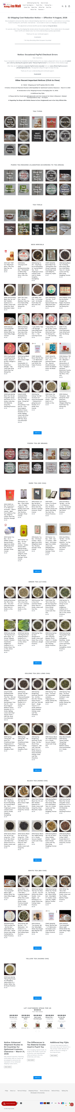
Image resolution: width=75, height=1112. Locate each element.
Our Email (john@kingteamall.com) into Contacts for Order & (36, 96)
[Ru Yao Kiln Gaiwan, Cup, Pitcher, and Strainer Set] (49, 1025)
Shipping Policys (33, 1090)
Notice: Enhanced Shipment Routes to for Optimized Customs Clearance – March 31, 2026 (38, 87)
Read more (8, 1066)
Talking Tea (65, 1090)
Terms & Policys (22, 1090)
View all (37, 432)
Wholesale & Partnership (38, 1093)
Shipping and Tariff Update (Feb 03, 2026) (39, 85)
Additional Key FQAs (38, 93)
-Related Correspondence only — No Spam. (47, 96)
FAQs (6, 1090)
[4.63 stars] (37, 1010)
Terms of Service (44, 1090)
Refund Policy (55, 1090)
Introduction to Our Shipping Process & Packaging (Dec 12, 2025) (38, 90)
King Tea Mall (11, 1108)
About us (12, 1090)
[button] (36, 1031)
